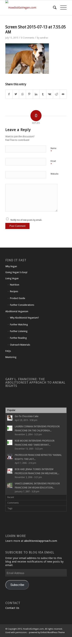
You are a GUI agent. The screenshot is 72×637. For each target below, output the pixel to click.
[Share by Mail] (63, 94)
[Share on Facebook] (9, 94)
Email (53, 163)
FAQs (8, 351)
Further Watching (19, 324)
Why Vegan (11, 266)
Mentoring (10, 357)
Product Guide (17, 298)
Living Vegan (12, 278)
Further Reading (18, 337)
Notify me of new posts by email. (26, 220)
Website (54, 174)
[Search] (52, 7)
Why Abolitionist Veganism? (24, 317)
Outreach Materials (20, 344)
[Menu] (61, 7)
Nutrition (14, 284)
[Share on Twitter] (16, 94)
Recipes (14, 291)
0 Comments (27, 38)
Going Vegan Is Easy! (16, 272)
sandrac (44, 38)
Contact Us (12, 608)
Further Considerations (22, 304)
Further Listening (19, 331)
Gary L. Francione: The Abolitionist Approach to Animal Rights (35, 382)
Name (53, 150)
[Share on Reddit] (56, 94)
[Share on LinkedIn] (36, 94)
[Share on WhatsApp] (22, 94)
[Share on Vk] (49, 94)
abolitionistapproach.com (40, 541)
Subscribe (17, 585)
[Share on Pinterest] (29, 94)
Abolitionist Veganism (16, 311)
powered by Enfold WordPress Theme (47, 632)
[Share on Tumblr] (43, 94)
